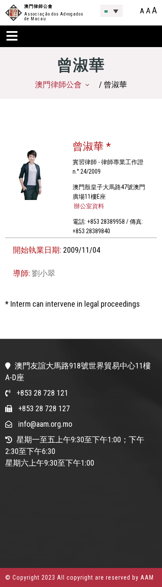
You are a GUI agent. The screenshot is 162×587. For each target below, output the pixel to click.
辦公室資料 (88, 206)
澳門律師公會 (38, 6)
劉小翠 (43, 273)
